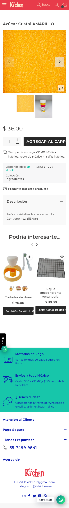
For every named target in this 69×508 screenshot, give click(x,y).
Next (59, 62)
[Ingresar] (57, 4)
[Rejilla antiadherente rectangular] (50, 267)
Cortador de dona (18, 297)
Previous (9, 62)
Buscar (47, 4)
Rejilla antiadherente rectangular (51, 292)
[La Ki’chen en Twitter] (34, 496)
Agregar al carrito (20, 311)
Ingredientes (15, 179)
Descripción (17, 201)
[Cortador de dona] (18, 267)
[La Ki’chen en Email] (23, 496)
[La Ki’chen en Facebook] (29, 496)
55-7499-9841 (23, 447)
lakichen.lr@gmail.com (39, 482)
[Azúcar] (25, 103)
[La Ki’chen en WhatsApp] (45, 496)
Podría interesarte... (34, 237)
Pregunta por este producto (28, 189)
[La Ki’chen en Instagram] (40, 496)
